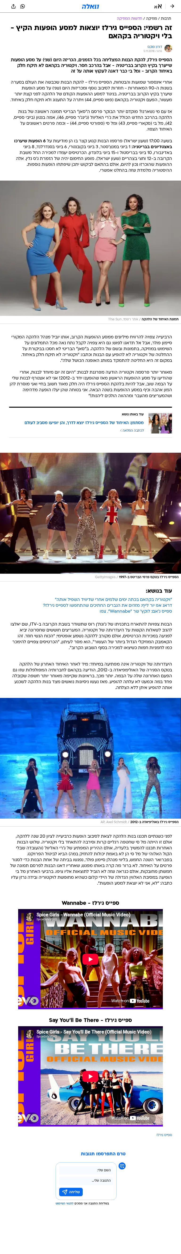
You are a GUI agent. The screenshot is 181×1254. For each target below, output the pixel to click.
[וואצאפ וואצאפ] (22, 6)
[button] (158, 6)
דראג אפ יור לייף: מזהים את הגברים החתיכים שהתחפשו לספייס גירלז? (107, 606)
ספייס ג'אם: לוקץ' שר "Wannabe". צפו (136, 611)
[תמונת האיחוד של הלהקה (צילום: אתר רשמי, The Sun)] (90, 252)
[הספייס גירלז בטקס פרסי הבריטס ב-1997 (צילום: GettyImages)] (90, 517)
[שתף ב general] (13, 6)
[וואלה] (90, 6)
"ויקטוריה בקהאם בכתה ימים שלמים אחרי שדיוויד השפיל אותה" (113, 600)
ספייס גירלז (164, 1135)
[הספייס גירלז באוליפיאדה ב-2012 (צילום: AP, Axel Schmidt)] (90, 762)
